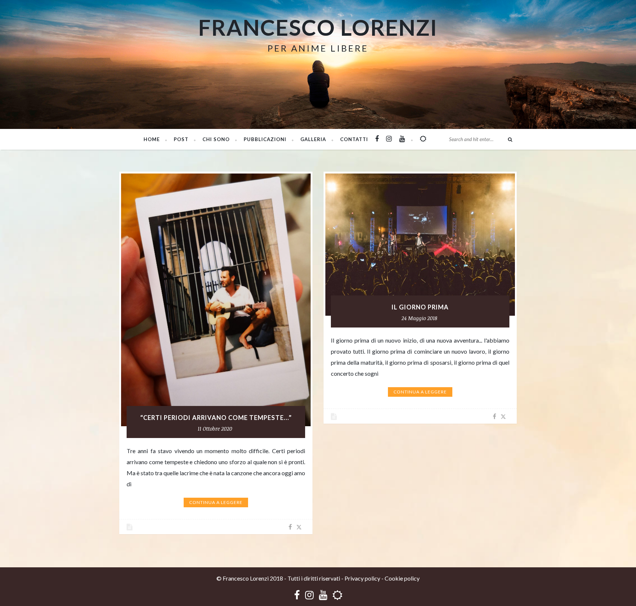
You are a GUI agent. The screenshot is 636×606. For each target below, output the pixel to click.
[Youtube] (323, 595)
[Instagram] (309, 595)
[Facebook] (297, 595)
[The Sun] (337, 595)
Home (152, 139)
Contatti (354, 139)
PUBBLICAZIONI (265, 139)
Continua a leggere (216, 502)
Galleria (313, 139)
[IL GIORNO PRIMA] (420, 245)
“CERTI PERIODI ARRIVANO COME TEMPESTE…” (216, 417)
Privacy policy (362, 578)
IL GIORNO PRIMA (420, 307)
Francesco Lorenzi (318, 27)
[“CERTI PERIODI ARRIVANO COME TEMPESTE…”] (216, 300)
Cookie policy (402, 578)
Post (181, 139)
